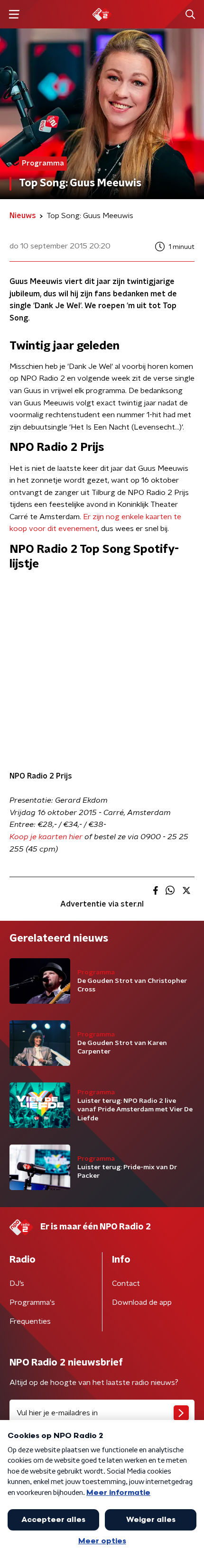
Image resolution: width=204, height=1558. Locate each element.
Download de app (142, 1302)
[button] (14, 14)
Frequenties (30, 1321)
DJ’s (16, 1283)
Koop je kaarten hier (46, 837)
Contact (126, 1283)
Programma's (32, 1302)
